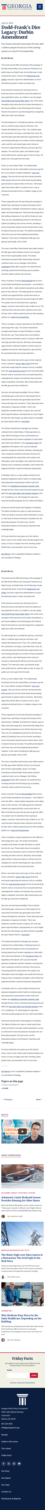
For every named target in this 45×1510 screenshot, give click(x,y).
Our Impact (6, 1478)
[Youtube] (19, 1463)
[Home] (16, 7)
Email (9, 1370)
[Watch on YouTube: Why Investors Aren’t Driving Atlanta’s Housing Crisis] (22, 1131)
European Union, (32, 443)
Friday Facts (6, 1455)
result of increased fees (20, 317)
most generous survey (17, 371)
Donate (4, 1434)
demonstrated (27, 281)
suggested (5, 267)
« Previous (7, 1099)
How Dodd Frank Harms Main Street (15, 101)
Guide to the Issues (9, 1441)
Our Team (5, 1484)
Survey (18, 364)
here (11, 529)
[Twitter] (9, 1463)
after (23, 364)
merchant (25, 421)
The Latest (6, 1448)
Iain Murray (5, 554)
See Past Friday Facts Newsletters (22, 1383)
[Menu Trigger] (40, 7)
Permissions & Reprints (11, 1498)
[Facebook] (3, 1463)
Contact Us (6, 1491)
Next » (39, 1099)
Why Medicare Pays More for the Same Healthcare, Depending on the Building (21, 1318)
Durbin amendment (10, 1085)
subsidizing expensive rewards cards (24, 486)
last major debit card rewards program (23, 493)
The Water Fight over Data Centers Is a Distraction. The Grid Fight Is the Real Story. (22, 1257)
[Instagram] (14, 1463)
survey (27, 364)
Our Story (5, 1471)
